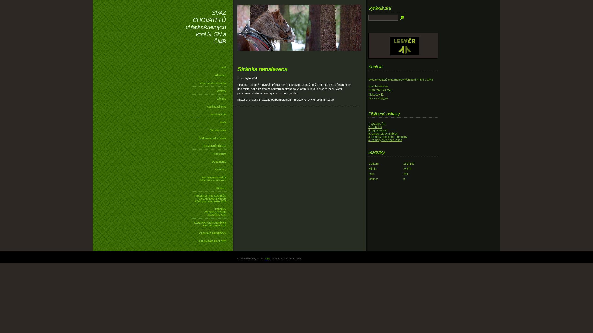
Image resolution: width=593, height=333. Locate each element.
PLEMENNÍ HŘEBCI (214, 146)
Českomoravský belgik (212, 138)
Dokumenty (219, 161)
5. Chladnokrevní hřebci (383, 133)
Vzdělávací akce (216, 106)
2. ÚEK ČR (375, 127)
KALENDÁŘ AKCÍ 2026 (212, 241)
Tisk (267, 258)
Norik (223, 122)
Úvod (223, 67)
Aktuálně (220, 75)
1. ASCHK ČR (377, 124)
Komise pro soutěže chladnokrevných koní (212, 179)
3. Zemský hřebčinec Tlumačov (387, 137)
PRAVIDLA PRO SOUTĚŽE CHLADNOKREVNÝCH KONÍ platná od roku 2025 (210, 198)
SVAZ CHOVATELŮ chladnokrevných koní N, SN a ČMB (206, 27)
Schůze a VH (218, 114)
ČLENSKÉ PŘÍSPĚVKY (212, 233)
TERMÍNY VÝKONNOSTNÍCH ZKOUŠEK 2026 (215, 212)
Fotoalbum (219, 153)
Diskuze (221, 188)
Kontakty (220, 169)
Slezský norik (218, 130)
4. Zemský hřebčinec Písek (385, 140)
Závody (221, 98)
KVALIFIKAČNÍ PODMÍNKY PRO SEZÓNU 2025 (210, 224)
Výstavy (221, 90)
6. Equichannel (377, 130)
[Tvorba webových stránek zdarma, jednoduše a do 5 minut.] (262, 259)
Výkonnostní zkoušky (213, 83)
